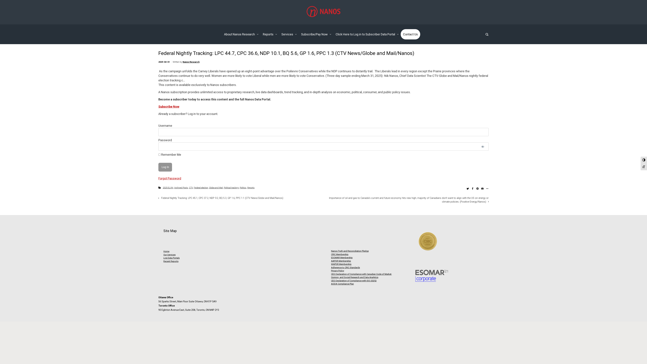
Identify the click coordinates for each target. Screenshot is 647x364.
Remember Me (171, 154)
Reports (251, 187)
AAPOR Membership (341, 261)
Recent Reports (170, 261)
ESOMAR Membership (342, 257)
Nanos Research (191, 62)
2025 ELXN (168, 187)
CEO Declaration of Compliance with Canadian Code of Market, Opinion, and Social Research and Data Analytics (361, 276)
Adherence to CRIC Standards (345, 267)
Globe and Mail (216, 187)
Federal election (201, 187)
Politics (243, 187)
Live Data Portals (171, 258)
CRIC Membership (339, 254)
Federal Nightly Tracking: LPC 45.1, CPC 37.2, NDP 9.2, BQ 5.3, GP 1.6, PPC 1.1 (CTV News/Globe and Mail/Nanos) (222, 198)
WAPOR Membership (341, 264)
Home (166, 251)
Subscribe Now (168, 106)
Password (165, 140)
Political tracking (231, 187)
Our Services (169, 254)
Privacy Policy (337, 270)
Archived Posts (181, 187)
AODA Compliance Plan (342, 284)
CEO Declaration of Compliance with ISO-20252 (354, 280)
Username (165, 125)
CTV (191, 187)
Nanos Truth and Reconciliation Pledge (350, 251)
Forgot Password (169, 178)
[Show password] (483, 146)
